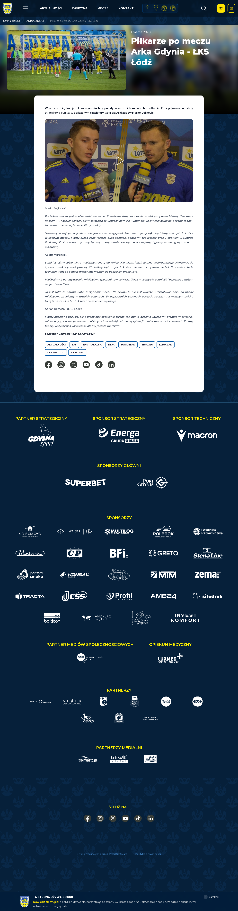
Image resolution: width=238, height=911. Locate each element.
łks (74, 344)
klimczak (165, 344)
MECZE (102, 8)
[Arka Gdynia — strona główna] (7, 8)
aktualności (56, 344)
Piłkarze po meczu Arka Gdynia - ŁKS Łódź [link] (74, 20)
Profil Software (118, 854)
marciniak (128, 344)
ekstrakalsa (92, 344)
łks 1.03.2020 (55, 352)
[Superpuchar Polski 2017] (164, 8)
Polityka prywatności (148, 854)
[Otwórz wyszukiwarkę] (204, 8)
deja (111, 344)
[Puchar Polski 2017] (156, 8)
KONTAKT (126, 8)
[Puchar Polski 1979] (147, 8)
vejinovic (77, 352)
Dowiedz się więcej (46, 901)
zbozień (147, 344)
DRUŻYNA (80, 8)
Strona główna (11, 20)
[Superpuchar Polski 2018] (173, 8)
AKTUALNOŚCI (51, 8)
